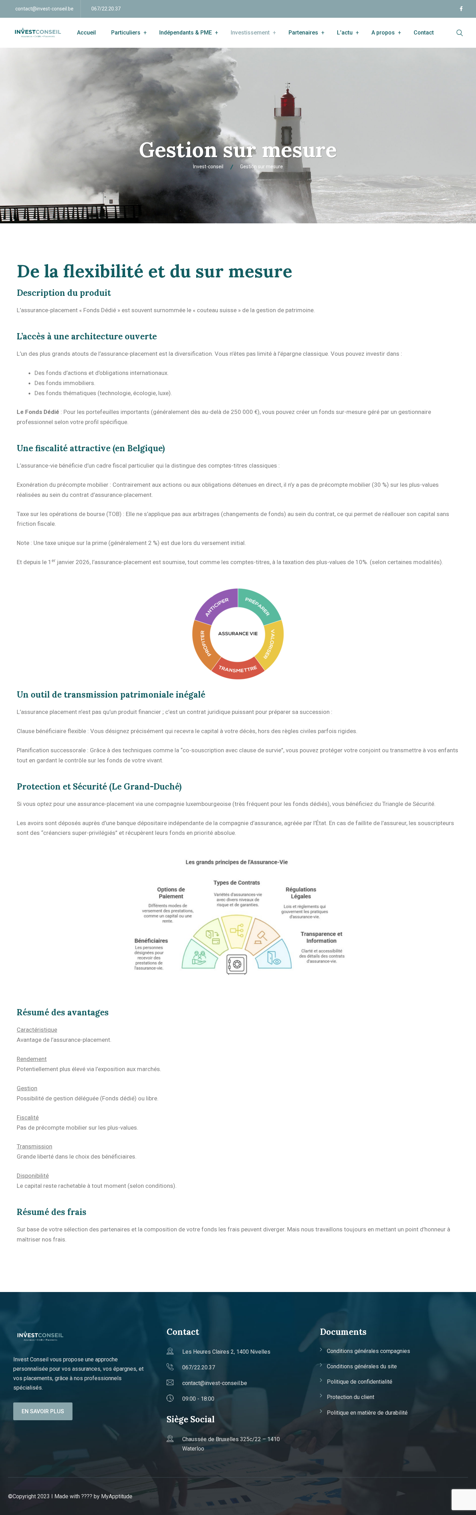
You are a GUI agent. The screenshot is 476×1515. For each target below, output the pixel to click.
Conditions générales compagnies (368, 1351)
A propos (383, 32)
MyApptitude (116, 1496)
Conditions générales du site (362, 1366)
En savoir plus (43, 1411)
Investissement (250, 32)
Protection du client (350, 1397)
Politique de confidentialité (359, 1381)
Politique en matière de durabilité (367, 1412)
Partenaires (303, 32)
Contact (424, 32)
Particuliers (125, 32)
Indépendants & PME (185, 32)
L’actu (345, 32)
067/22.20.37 (106, 8)
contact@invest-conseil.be (44, 8)
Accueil (86, 32)
